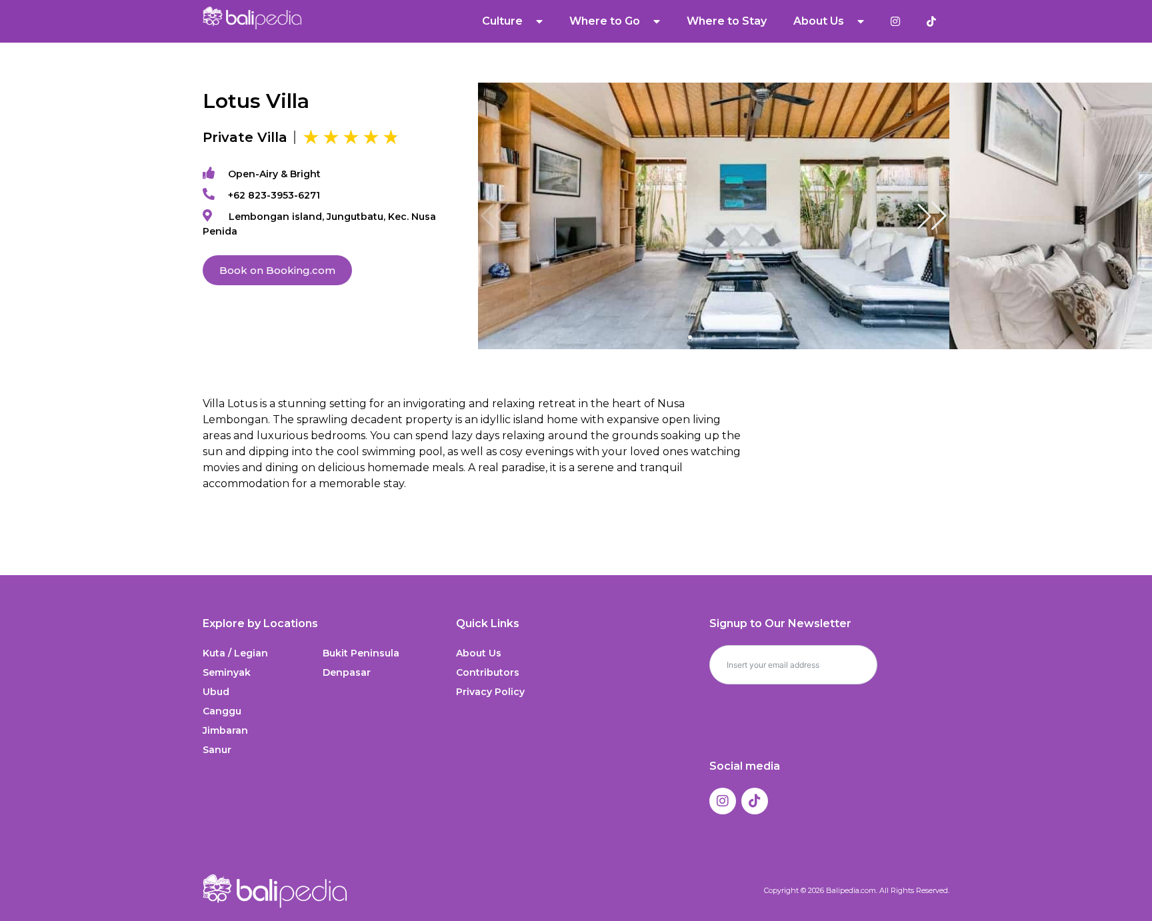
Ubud (216, 692)
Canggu (222, 711)
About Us (478, 653)
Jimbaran (225, 730)
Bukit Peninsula (361, 653)
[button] (932, 216)
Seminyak (227, 672)
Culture (502, 21)
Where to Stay (727, 21)
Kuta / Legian (235, 653)
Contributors (487, 672)
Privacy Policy (490, 692)
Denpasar (347, 672)
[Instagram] (722, 801)
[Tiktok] (754, 801)
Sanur (217, 750)
